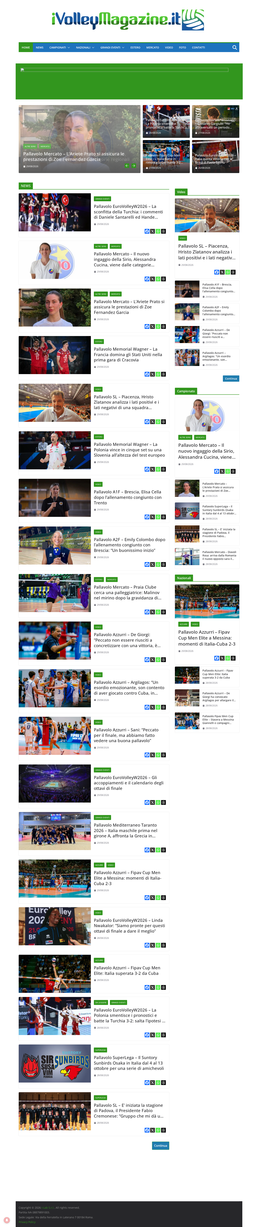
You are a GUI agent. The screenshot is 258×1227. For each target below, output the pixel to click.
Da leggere (101, 1002)
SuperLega (100, 1050)
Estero (135, 47)
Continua (160, 1146)
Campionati (57, 47)
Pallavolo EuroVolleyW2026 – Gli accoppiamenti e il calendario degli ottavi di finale (129, 783)
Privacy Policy (27, 1222)
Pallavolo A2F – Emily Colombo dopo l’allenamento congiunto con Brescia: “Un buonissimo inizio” (129, 545)
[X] (152, 231)
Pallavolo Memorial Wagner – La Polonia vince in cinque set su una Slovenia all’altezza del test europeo (129, 450)
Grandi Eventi (110, 47)
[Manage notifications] (7, 1220)
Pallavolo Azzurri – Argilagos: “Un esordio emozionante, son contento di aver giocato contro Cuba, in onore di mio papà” (129, 687)
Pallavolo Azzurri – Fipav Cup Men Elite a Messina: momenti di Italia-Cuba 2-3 (127, 878)
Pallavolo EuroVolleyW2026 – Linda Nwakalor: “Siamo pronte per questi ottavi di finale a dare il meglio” (129, 925)
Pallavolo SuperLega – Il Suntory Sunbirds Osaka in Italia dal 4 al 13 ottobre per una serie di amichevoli (129, 1063)
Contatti (198, 47)
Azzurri (99, 865)
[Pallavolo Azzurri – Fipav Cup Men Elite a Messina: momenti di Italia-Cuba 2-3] (55, 879)
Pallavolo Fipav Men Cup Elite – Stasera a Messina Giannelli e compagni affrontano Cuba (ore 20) (218, 720)
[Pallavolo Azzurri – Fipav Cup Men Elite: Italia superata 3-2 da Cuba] (55, 974)
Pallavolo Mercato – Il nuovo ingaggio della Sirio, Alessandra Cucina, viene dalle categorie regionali (125, 259)
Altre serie (30, 146)
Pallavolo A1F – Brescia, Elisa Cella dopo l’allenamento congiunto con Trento (128, 497)
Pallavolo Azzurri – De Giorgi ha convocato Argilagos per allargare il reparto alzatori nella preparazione (218, 697)
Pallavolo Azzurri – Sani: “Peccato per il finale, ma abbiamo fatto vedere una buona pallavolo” (126, 735)
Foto (182, 47)
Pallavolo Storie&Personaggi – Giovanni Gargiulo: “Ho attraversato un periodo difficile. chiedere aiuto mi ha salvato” (215, 123)
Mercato (152, 47)
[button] (68, 47)
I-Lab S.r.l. (48, 1207)
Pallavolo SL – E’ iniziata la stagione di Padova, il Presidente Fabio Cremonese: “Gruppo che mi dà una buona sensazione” (129, 1110)
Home (26, 47)
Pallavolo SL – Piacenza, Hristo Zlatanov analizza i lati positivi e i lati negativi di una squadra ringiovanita (126, 402)
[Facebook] (147, 231)
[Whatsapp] (158, 231)
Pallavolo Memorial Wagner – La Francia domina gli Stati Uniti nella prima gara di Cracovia (128, 354)
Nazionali (83, 47)
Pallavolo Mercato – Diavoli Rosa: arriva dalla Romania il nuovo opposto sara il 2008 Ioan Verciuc (219, 555)
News (39, 47)
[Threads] (163, 231)
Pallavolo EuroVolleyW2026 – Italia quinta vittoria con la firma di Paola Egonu (215, 159)
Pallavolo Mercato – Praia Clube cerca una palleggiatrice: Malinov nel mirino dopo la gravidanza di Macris (126, 592)
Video (169, 47)
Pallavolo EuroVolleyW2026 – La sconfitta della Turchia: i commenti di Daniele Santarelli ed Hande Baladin (128, 212)
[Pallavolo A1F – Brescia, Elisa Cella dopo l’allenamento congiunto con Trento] (55, 498)
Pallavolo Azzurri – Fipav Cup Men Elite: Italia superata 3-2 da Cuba (127, 970)
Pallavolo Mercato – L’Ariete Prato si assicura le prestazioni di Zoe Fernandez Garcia (73, 156)
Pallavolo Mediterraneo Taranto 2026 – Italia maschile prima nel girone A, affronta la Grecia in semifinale (125, 830)
